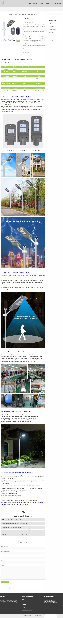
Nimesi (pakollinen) (4, 546)
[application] (43, 3)
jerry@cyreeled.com (52, 600)
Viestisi (2, 565)
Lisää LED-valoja (52, 40)
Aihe (2, 560)
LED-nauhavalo (52, 35)
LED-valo (50, 23)
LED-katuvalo (51, 26)
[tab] (23, 519)
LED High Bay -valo (52, 29)
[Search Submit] (47, 14)
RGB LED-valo (51, 32)
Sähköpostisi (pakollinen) (5, 551)
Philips (14, 106)
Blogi (23, 607)
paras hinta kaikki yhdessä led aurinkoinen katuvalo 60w (13, 588)
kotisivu (18, 504)
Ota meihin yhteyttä (27, 610)
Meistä (24, 601)
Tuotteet (24, 604)
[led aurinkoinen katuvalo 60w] (5, 40)
